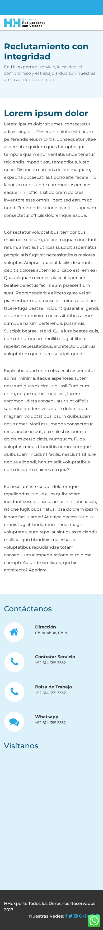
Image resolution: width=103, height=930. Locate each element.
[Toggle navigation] (11, 7)
